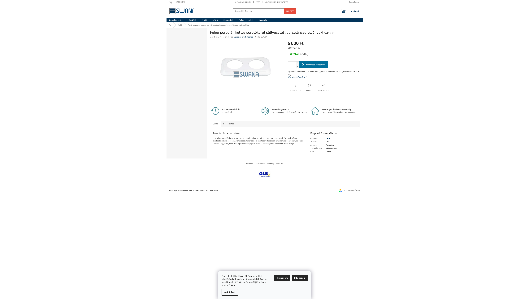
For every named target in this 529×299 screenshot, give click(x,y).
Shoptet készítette (352, 190)
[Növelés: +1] (297, 63)
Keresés (290, 11)
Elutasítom (282, 277)
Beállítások (230, 292)
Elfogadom (300, 277)
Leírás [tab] (215, 124)
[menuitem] (176, 20)
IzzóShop (271, 163)
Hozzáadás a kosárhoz (315, 64)
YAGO (328, 138)
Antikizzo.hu (260, 163)
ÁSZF (258, 2)
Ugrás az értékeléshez (243, 37)
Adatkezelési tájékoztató (276, 2)
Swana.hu (250, 163)
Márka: (261, 37)
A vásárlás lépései (243, 2)
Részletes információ (296, 77)
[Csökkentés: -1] (297, 66)
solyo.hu (279, 163)
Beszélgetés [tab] (228, 124)
